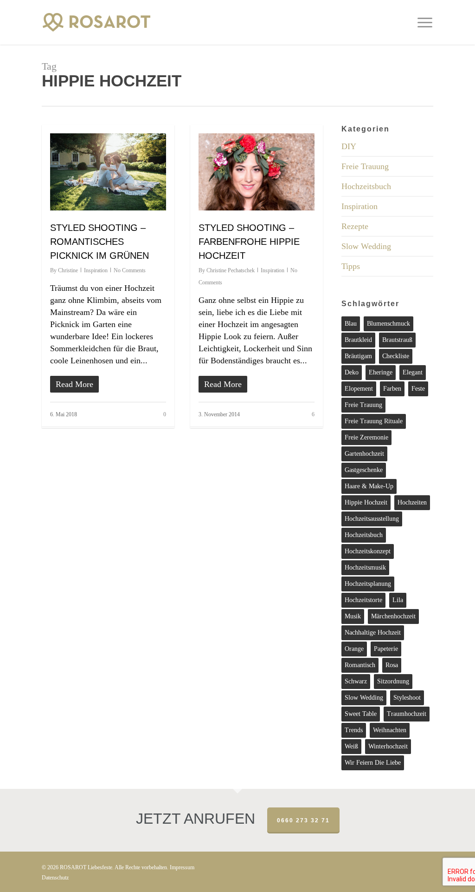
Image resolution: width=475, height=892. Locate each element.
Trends (354, 730)
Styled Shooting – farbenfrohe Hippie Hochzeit (249, 242)
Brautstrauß (397, 339)
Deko (352, 372)
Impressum (182, 867)
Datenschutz (55, 877)
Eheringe (380, 372)
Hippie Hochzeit (366, 502)
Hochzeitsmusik (365, 567)
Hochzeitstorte (363, 600)
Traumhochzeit (406, 713)
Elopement (359, 388)
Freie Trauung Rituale (374, 421)
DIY (348, 146)
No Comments (130, 270)
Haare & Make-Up (369, 486)
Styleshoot (407, 697)
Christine (68, 270)
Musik (353, 616)
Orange (354, 648)
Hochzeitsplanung (368, 583)
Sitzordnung (393, 681)
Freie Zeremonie (366, 437)
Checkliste (395, 356)
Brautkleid (358, 339)
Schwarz (356, 681)
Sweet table (361, 713)
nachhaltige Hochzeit (373, 632)
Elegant (413, 372)
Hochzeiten (412, 502)
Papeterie (386, 648)
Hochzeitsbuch (366, 186)
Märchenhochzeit (393, 616)
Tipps (350, 266)
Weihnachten (389, 730)
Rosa (391, 665)
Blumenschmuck (388, 323)
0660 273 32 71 (303, 820)
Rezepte (354, 226)
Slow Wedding (366, 246)
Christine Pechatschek (230, 270)
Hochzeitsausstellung (372, 518)
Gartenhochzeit (364, 453)
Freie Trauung (365, 166)
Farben (392, 388)
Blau (351, 323)
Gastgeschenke (364, 469)
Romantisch (360, 665)
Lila (397, 600)
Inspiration (96, 270)
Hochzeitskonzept (368, 551)
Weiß (351, 746)
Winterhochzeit (388, 746)
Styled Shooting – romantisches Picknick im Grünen (99, 242)
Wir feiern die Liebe (373, 762)
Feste (418, 388)
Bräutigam (358, 356)
